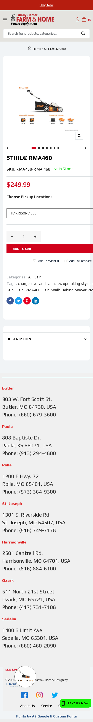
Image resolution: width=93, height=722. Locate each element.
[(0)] (84, 19)
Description (18, 339)
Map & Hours (13, 669)
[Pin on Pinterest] (27, 300)
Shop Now (46, 5)
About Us (27, 706)
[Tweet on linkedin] (35, 300)
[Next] (85, 147)
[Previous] (8, 147)
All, (31, 277)
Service (46, 706)
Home (37, 48)
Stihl (38, 277)
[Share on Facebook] (10, 300)
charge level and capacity (39, 283)
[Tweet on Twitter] (18, 300)
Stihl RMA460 (28, 290)
